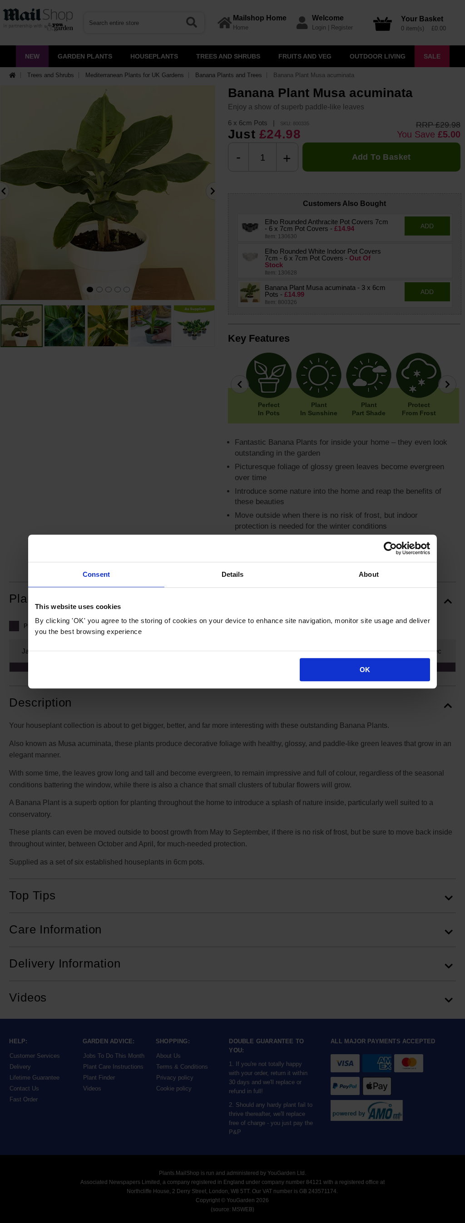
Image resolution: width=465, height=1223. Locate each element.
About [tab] (369, 574)
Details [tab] (233, 574)
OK (365, 669)
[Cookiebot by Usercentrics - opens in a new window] (390, 548)
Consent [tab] (96, 574)
